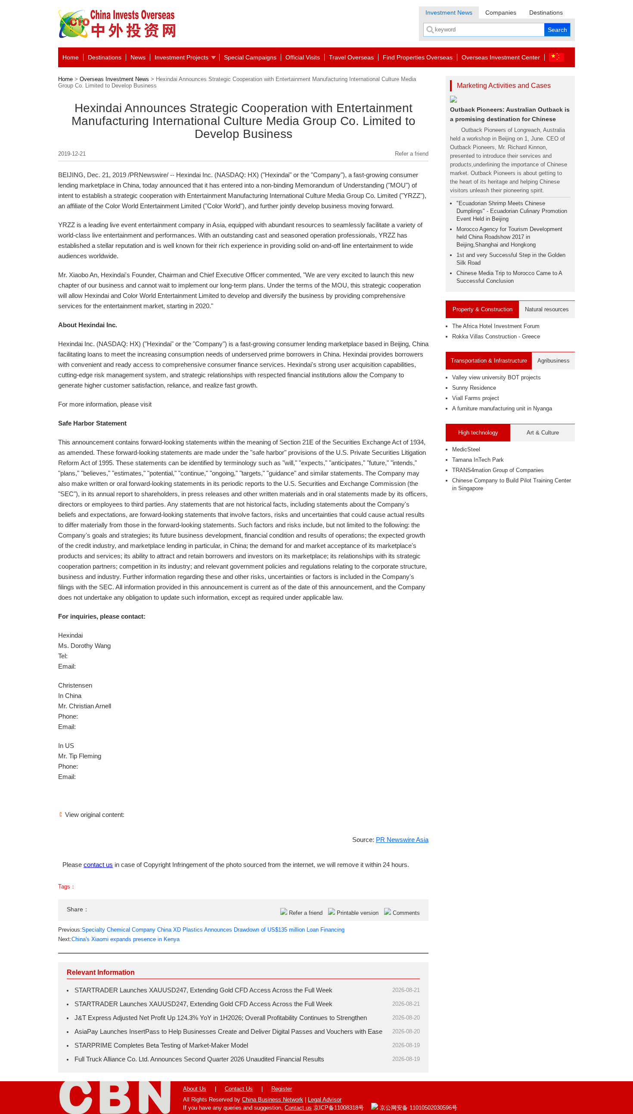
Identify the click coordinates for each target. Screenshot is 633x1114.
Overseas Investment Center (501, 57)
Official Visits (302, 57)
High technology (478, 432)
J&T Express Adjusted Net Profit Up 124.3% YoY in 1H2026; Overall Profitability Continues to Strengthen (220, 1017)
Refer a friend (411, 153)
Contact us (298, 1108)
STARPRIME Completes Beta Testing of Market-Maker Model (161, 1045)
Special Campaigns (250, 57)
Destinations (546, 12)
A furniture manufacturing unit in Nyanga (502, 408)
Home (70, 57)
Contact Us (239, 1089)
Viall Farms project (475, 398)
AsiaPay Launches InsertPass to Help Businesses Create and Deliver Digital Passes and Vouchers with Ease (228, 1031)
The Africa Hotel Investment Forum (496, 326)
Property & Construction (482, 309)
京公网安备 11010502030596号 (417, 1108)
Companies (500, 12)
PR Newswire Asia (402, 839)
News (138, 57)
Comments (406, 913)
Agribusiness (553, 360)
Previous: (201, 929)
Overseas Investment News (114, 79)
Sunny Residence (474, 388)
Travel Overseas (351, 57)
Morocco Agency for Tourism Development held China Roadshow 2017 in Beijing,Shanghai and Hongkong (509, 237)
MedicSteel (466, 449)
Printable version (358, 913)
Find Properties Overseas (418, 57)
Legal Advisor (324, 1099)
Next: (119, 939)
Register (281, 1089)
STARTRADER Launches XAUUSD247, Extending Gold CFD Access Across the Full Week (203, 990)
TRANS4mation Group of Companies (498, 470)
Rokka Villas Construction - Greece (496, 336)
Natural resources (547, 309)
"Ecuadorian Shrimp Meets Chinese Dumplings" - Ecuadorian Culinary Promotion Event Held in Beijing (511, 211)
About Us (194, 1089)
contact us (98, 864)
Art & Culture (543, 432)
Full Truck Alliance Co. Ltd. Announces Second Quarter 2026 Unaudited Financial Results (199, 1059)
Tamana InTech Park (478, 460)
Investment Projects (181, 57)
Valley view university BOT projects (496, 377)
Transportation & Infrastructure (489, 360)
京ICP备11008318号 (338, 1108)
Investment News (448, 12)
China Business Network (272, 1099)
